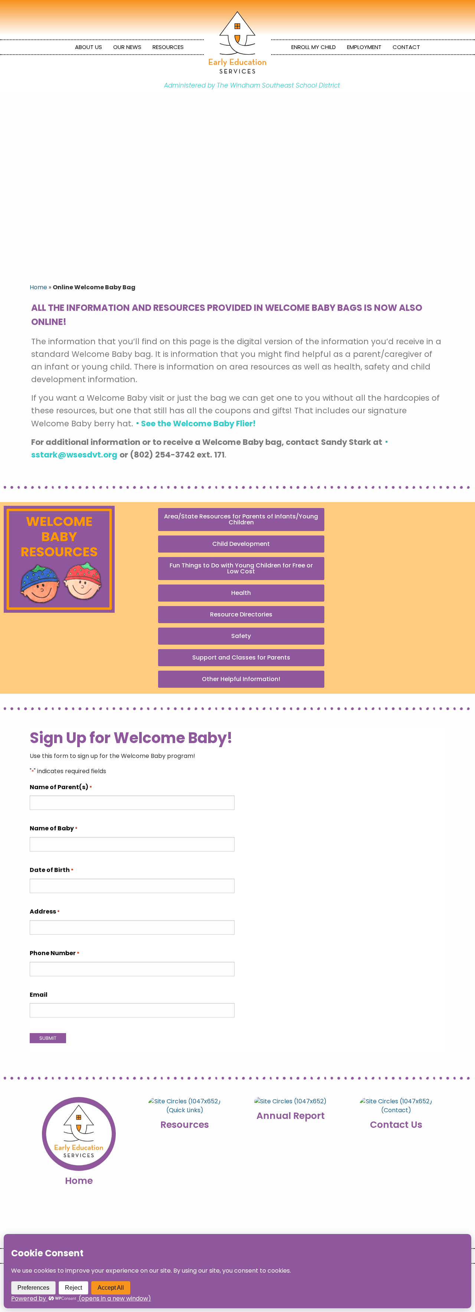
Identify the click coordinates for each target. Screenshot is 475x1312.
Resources (168, 47)
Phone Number (54, 953)
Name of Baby (54, 828)
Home (38, 287)
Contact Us (396, 1124)
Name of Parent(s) (61, 787)
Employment (364, 47)
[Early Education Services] (237, 42)
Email (39, 994)
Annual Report (290, 1115)
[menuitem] (88, 47)
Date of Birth (51, 870)
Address (45, 911)
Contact (406, 47)
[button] (241, 519)
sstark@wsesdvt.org (74, 454)
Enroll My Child (313, 47)
